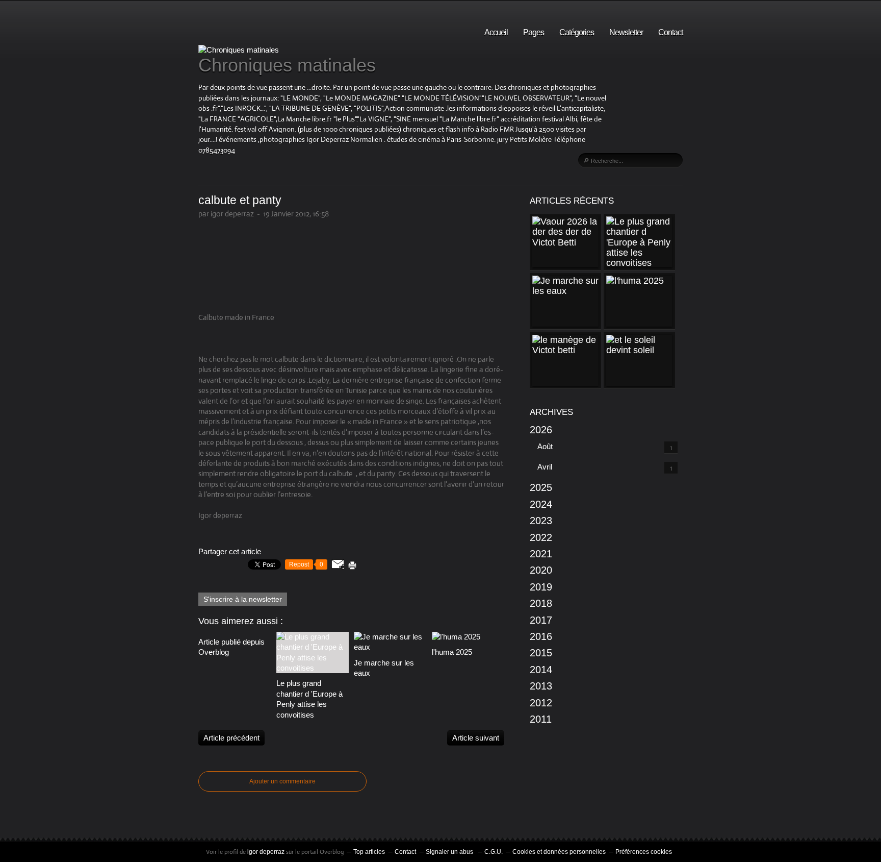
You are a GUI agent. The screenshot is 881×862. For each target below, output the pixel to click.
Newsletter (626, 32)
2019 (541, 587)
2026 (541, 429)
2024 (541, 504)
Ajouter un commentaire (282, 781)
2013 (541, 686)
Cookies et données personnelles (559, 851)
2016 (541, 636)
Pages (533, 32)
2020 (541, 570)
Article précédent (231, 737)
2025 (541, 487)
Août (545, 446)
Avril (544, 466)
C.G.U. (493, 851)
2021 (541, 553)
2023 (541, 520)
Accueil (496, 32)
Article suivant (475, 737)
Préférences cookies (643, 851)
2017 (541, 620)
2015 (541, 652)
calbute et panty (239, 200)
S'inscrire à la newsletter (242, 599)
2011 (541, 719)
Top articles (369, 851)
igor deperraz (265, 851)
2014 (541, 669)
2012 (541, 702)
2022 (541, 537)
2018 (541, 603)
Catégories (576, 32)
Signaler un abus (450, 851)
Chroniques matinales (287, 65)
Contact (670, 32)
